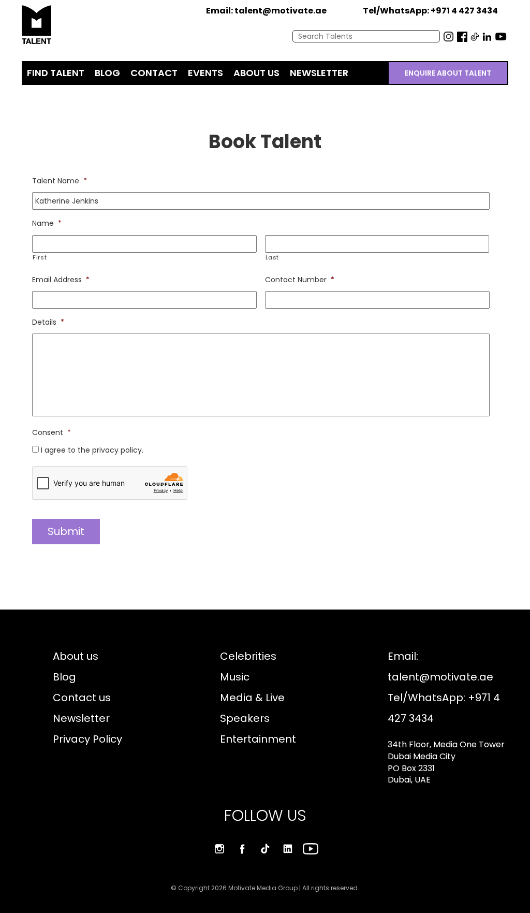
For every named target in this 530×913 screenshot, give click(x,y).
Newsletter (81, 718)
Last (272, 257)
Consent (51, 432)
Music (234, 677)
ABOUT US (256, 72)
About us (75, 656)
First (40, 257)
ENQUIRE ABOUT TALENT (448, 73)
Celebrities (248, 656)
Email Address (61, 279)
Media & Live (252, 697)
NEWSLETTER (319, 72)
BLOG (107, 72)
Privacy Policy (87, 739)
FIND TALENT (55, 72)
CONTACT (154, 72)
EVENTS (205, 72)
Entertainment (258, 739)
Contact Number (299, 279)
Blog (64, 677)
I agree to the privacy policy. (92, 450)
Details (48, 322)
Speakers (245, 718)
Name (47, 223)
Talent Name (59, 180)
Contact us (82, 697)
